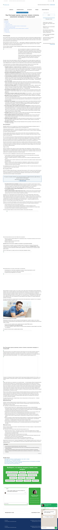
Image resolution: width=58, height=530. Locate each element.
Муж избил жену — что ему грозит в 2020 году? (12, 460)
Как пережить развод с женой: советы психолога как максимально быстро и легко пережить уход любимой (22, 461)
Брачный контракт (20, 9)
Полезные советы (24, 12)
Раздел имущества (45, 9)
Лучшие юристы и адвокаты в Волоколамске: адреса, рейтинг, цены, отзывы (49, 23)
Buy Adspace (6, 520)
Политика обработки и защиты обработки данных (10, 521)
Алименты (11, 9)
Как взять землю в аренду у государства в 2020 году (13, 462)
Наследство (29, 9)
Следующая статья (35, 512)
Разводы (36, 9)
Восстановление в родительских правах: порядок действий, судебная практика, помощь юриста (48, 31)
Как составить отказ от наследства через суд (12, 463)
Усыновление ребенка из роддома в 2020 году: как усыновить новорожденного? (48, 38)
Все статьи (19, 12)
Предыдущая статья (9, 512)
